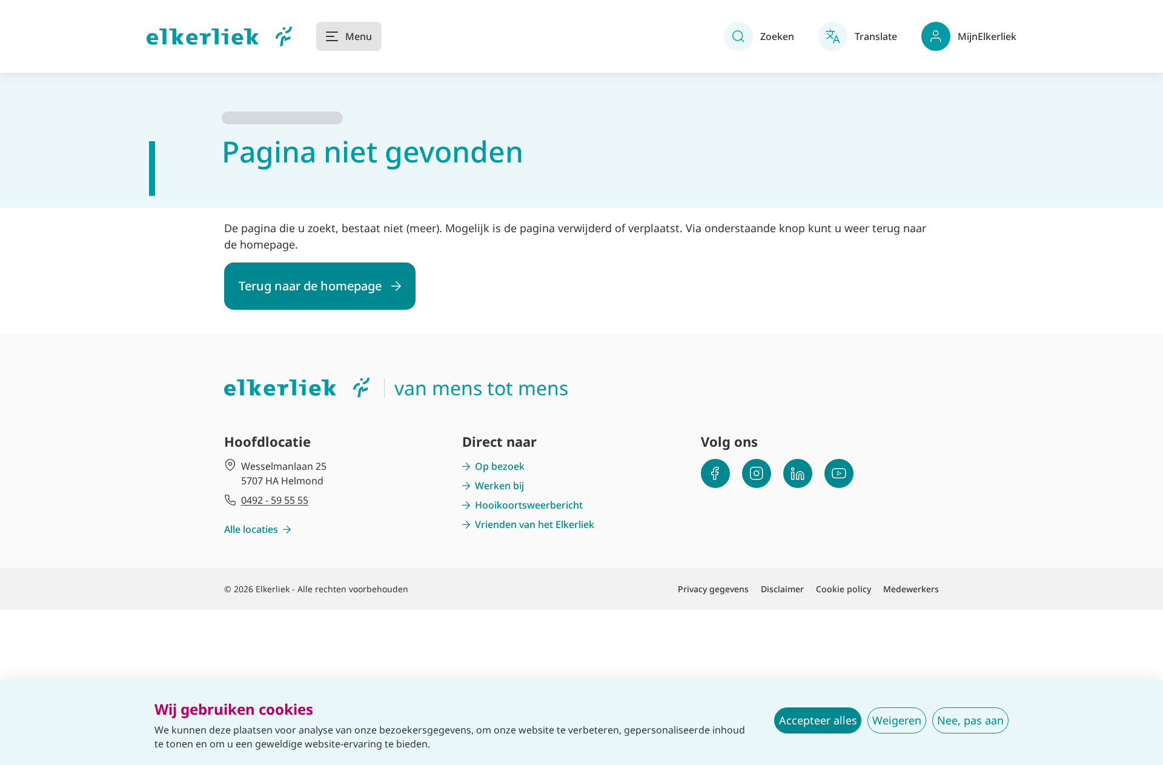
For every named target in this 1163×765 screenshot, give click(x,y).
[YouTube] (838, 473)
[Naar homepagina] (219, 37)
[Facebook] (715, 473)
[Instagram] (756, 473)
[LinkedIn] (797, 473)
